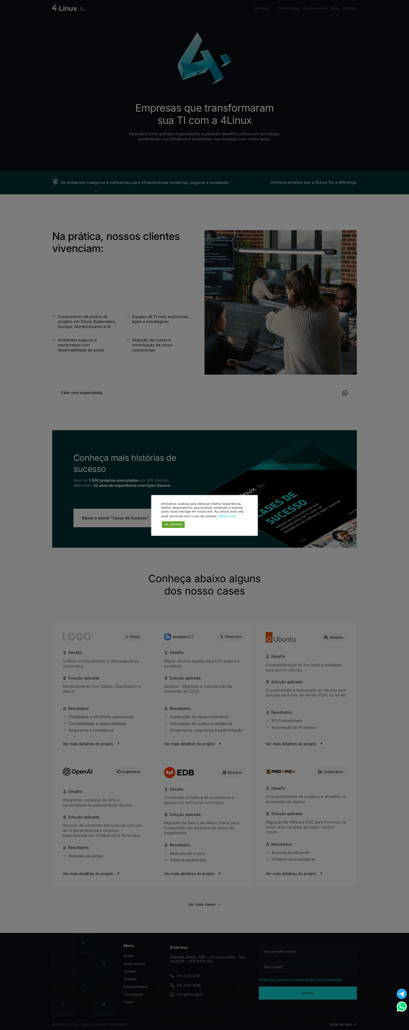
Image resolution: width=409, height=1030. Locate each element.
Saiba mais (227, 516)
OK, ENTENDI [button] (173, 524)
